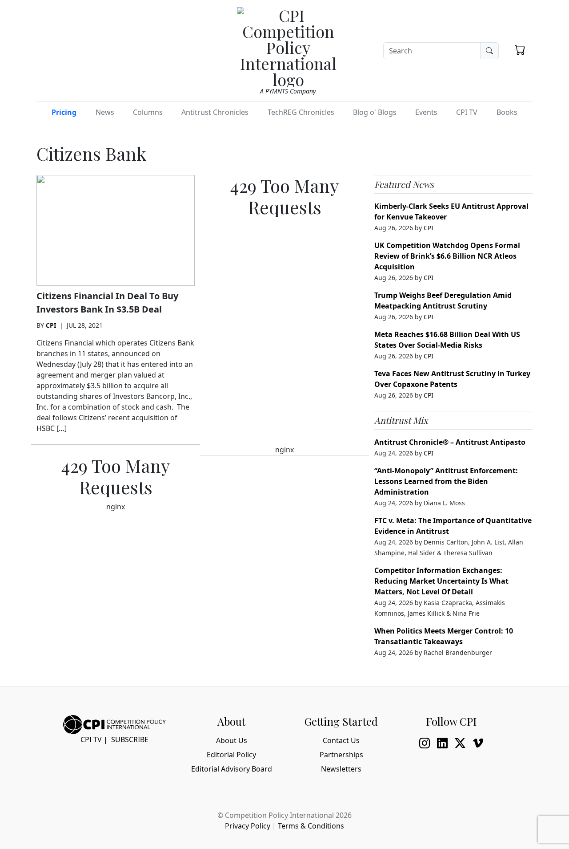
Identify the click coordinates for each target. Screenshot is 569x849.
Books (507, 112)
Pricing (64, 112)
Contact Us (341, 740)
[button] (520, 50)
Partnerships (341, 755)
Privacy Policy (247, 826)
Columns (148, 112)
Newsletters (341, 769)
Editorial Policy (231, 755)
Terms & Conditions (311, 826)
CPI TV (466, 112)
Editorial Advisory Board (231, 769)
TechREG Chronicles (301, 112)
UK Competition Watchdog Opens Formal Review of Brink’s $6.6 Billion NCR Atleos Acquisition (447, 256)
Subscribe (129, 739)
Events (426, 112)
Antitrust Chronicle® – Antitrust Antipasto (449, 442)
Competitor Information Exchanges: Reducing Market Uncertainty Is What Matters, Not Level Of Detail (441, 581)
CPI (51, 325)
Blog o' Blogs (375, 112)
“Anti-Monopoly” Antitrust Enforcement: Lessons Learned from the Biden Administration (446, 481)
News (105, 112)
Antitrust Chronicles (214, 112)
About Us (231, 740)
